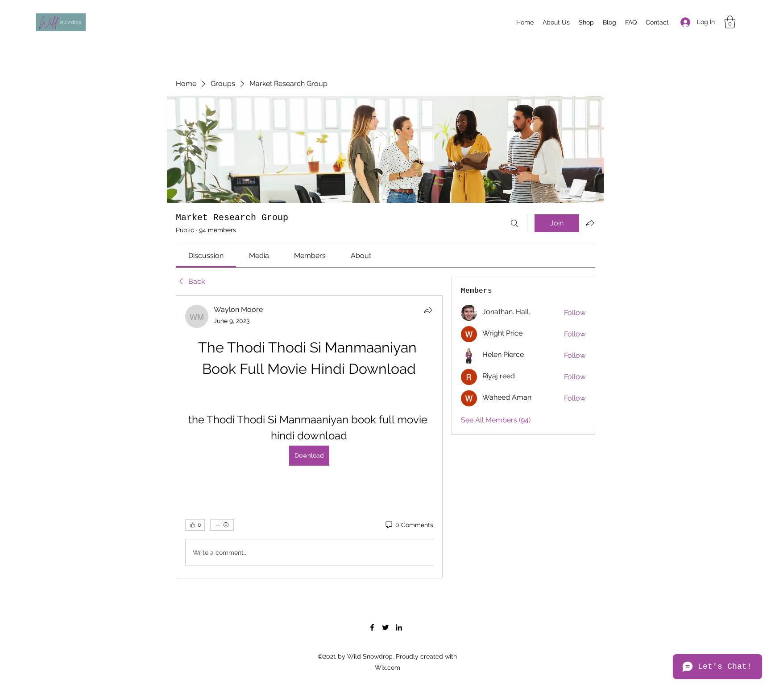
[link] (206, 255)
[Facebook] (372, 627)
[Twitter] (385, 627)
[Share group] (589, 222)
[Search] (514, 223)
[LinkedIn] (398, 627)
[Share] (428, 310)
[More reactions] (222, 525)
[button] (730, 22)
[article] (309, 436)
